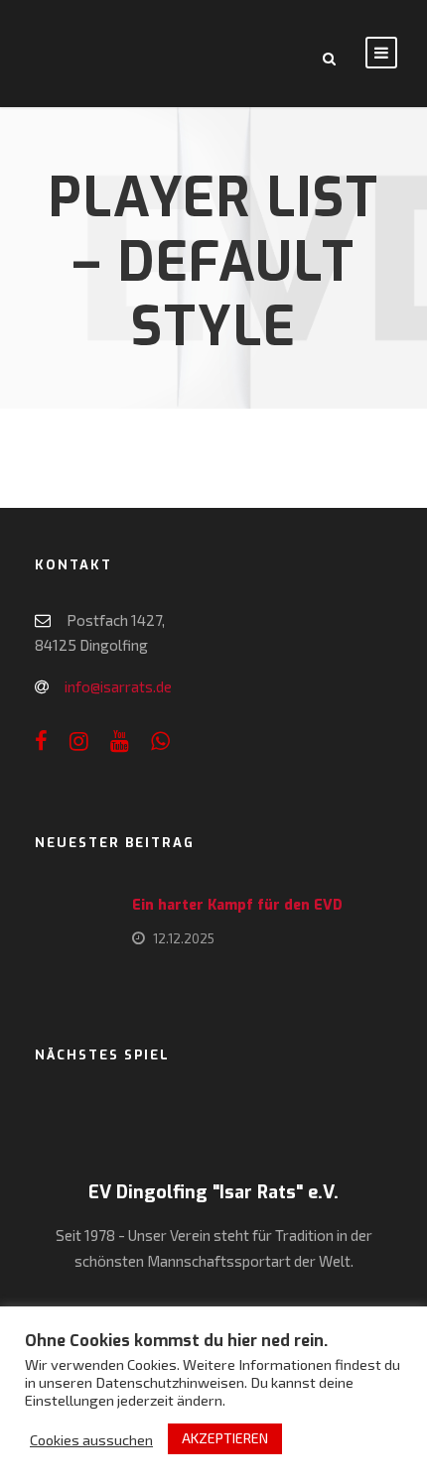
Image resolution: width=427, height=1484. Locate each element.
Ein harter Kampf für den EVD (237, 905)
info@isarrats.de (118, 686)
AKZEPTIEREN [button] (225, 1437)
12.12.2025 (183, 938)
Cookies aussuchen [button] (91, 1439)
